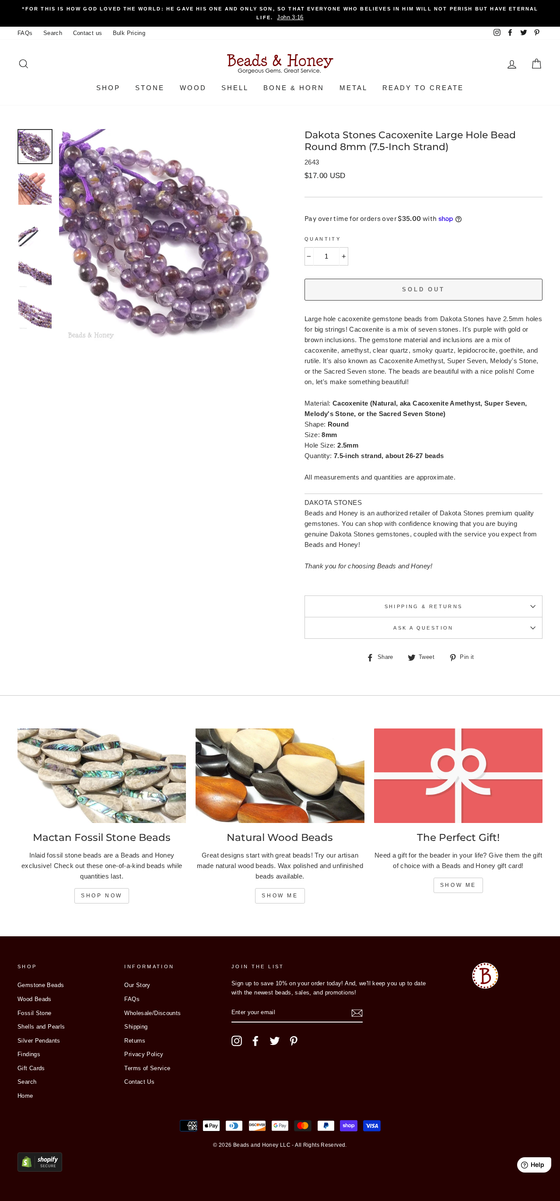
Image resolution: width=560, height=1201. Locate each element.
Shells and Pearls (41, 1026)
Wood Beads (35, 999)
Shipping (135, 1026)
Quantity (322, 239)
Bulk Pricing (129, 33)
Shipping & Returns (424, 606)
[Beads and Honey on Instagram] (236, 1041)
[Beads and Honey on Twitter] (275, 1041)
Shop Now (101, 896)
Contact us (87, 33)
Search (52, 33)
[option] (280, 13)
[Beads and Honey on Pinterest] (293, 1041)
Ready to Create (423, 87)
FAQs (25, 33)
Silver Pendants (39, 1040)
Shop (108, 87)
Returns (134, 1040)
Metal (354, 87)
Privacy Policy (143, 1054)
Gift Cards (31, 1068)
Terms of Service (147, 1068)
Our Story (137, 985)
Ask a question (423, 627)
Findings (29, 1054)
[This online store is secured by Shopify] (40, 1169)
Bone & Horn (293, 87)
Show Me (280, 896)
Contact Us (139, 1081)
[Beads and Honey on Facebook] (255, 1041)
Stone (149, 87)
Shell (234, 87)
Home (25, 1095)
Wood (193, 87)
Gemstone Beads (41, 985)
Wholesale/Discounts (152, 1013)
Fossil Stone (35, 1013)
